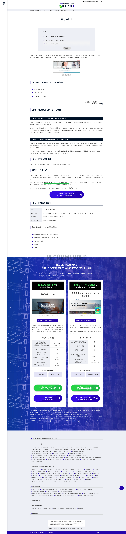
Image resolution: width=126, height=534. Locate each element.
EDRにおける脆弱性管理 (57, 449)
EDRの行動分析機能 (97, 457)
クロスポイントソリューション (49, 477)
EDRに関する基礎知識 (37, 505)
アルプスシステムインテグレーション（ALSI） (51, 469)
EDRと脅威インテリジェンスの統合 (88, 459)
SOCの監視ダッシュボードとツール (56, 457)
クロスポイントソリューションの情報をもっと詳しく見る (85, 398)
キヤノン (39, 477)
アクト (35, 247)
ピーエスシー (34, 473)
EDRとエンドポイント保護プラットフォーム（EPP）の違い (43, 455)
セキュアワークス (35, 479)
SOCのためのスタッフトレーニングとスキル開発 (41, 453)
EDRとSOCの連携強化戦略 (93, 447)
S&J (98, 473)
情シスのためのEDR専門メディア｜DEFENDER (94, 1)
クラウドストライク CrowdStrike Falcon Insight (65, 489)
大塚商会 (34, 477)
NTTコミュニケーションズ (80, 475)
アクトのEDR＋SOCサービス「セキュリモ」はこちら (47, 388)
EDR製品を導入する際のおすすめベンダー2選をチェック (66, 194)
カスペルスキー (66, 469)
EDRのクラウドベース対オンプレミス (54, 459)
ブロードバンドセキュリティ (45, 473)
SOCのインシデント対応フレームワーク (83, 457)
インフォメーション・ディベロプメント (83, 473)
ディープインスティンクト (59, 479)
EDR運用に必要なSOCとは (71, 508)
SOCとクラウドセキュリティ (64, 451)
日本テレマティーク (36, 481)
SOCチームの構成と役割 (37, 461)
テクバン (96, 469)
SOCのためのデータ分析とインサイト (71, 449)
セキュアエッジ (96, 477)
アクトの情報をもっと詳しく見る (48, 398)
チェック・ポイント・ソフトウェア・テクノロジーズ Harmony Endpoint (46, 493)
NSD (97, 475)
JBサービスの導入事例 (52, 44)
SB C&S (54, 473)
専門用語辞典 (80, 508)
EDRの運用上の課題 (69, 457)
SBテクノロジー (35, 475)
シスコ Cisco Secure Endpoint (38, 491)
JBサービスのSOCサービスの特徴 (55, 40)
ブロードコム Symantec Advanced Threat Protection (42, 495)
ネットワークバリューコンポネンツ (49, 481)
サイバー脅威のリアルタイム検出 (65, 447)
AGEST (94, 473)
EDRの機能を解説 (36, 500)
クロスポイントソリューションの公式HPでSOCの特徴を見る (85, 388)
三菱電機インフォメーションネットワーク (72, 481)
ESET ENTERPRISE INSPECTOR (47, 489)
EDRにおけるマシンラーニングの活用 (39, 457)
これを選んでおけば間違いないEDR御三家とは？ (93, 102)
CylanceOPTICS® (35, 489)
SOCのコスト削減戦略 (62, 455)
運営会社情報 (35, 513)
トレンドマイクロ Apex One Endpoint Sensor (72, 493)
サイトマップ (98, 532)
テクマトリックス (69, 479)
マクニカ (60, 481)
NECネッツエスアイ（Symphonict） (52, 475)
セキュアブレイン (92, 471)
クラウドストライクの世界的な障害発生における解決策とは (46, 438)
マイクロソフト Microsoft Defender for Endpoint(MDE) (66, 495)
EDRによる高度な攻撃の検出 (78, 451)
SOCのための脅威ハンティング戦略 (76, 453)
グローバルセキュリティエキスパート (65, 477)
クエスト (34, 469)
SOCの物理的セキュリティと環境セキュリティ (41, 449)
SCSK (41, 475)
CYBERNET (82, 477)
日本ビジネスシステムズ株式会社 (38, 471)
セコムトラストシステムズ (63, 473)
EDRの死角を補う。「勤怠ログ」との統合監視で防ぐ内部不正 (44, 447)
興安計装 (76, 477)
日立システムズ (37, 244)
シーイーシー (65, 471)
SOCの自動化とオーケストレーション (71, 459)
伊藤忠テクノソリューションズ (77, 469)
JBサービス (89, 477)
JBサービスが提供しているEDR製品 (55, 37)
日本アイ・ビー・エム (79, 479)
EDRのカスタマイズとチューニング (60, 453)
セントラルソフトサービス (46, 479)
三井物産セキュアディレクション (53, 471)
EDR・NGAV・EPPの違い (37, 508)
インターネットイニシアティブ (81, 471)
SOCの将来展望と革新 (36, 451)
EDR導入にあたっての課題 (58, 508)
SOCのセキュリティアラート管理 (38, 459)
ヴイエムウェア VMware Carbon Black (91, 493)
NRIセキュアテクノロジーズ (66, 475)
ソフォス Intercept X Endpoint (66, 491)
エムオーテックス (90, 475)
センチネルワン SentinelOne (51, 491)
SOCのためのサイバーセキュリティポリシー (77, 455)
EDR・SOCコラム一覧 (37, 444)
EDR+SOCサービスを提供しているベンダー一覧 (45, 238)
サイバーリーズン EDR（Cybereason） (85, 489)
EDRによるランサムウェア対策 (80, 447)
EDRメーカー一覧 (36, 486)
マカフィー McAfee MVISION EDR (86, 495)
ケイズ (71, 471)
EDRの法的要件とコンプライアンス (50, 451)
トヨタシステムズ (38, 241)
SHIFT (39, 469)
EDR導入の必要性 (47, 508)
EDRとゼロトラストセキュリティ (87, 449)
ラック (83, 481)
